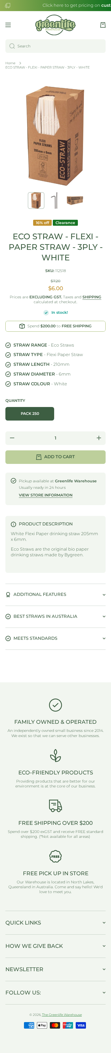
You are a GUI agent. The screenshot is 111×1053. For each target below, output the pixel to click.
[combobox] (55, 46)
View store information (45, 495)
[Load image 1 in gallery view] (36, 200)
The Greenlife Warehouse (62, 1015)
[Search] (10, 46)
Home (10, 63)
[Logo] (55, 25)
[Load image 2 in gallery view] (55, 200)
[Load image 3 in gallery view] (75, 200)
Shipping (91, 297)
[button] (103, 25)
